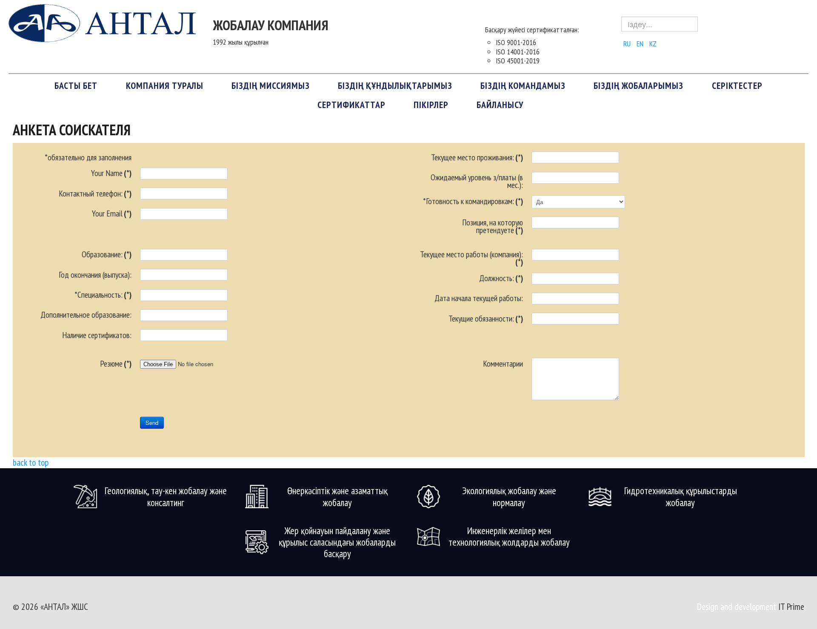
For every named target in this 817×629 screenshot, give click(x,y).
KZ (653, 43)
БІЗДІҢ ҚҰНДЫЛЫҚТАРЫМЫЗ (395, 85)
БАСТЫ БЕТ (75, 85)
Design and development (737, 606)
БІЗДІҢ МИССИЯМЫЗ (270, 85)
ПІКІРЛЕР (431, 105)
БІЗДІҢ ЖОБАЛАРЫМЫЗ (638, 85)
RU (627, 43)
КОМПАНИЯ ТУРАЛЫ (164, 85)
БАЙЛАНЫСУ (500, 105)
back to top (31, 462)
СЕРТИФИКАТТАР (351, 105)
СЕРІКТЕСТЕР (737, 85)
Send (152, 422)
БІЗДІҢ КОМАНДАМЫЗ (523, 85)
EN (641, 43)
